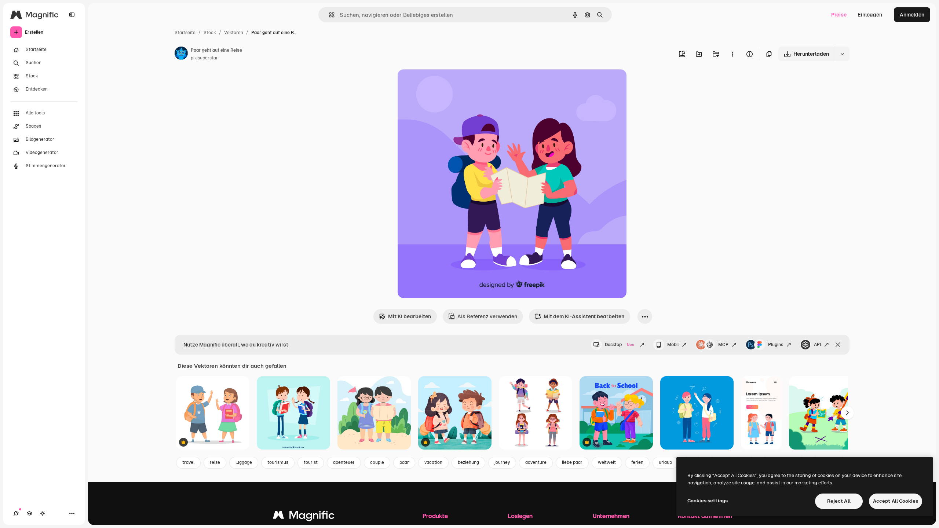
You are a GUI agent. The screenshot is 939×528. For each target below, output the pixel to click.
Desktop (619, 345)
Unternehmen (611, 516)
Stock (210, 33)
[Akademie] (29, 513)
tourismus (277, 462)
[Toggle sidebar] (72, 15)
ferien (637, 462)
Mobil (673, 345)
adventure (536, 462)
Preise (839, 14)
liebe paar (572, 462)
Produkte (435, 516)
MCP (723, 345)
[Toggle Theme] (42, 513)
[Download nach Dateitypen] (842, 54)
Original (444, 83)
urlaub (665, 462)
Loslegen (520, 516)
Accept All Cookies (895, 501)
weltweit (607, 462)
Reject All (839, 501)
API (817, 345)
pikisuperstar (204, 58)
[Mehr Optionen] (732, 54)
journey (502, 462)
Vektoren (233, 33)
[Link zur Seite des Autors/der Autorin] (181, 54)
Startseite (185, 33)
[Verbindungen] (16, 513)
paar (404, 462)
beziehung (468, 462)
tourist (311, 462)
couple (377, 462)
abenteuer (344, 462)
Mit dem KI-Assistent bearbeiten (584, 316)
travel (188, 462)
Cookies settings (707, 501)
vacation (433, 462)
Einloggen (870, 14)
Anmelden (912, 14)
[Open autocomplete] (329, 15)
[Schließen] (838, 345)
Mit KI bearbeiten (409, 316)
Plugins (775, 345)
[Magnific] (304, 516)
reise (215, 462)
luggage (243, 462)
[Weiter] (847, 413)
